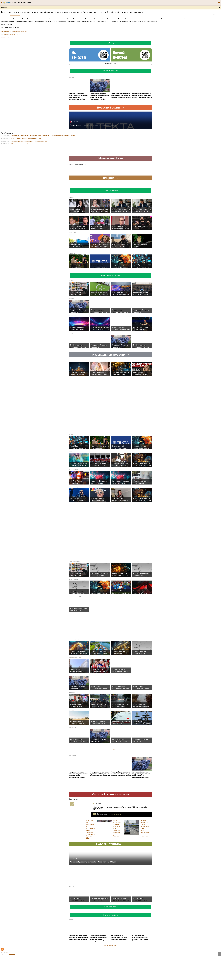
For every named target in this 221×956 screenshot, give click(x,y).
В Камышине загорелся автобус (20, 144)
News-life (71, 281)
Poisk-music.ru (73, 361)
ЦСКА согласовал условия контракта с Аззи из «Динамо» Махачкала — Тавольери (117, 828)
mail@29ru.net (12, 954)
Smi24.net (71, 886)
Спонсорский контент (110, 907)
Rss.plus (71, 452)
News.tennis (72, 316)
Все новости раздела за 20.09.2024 (11, 34)
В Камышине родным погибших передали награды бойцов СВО (29, 141)
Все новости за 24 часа (110, 190)
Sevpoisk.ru (72, 710)
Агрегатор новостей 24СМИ (110, 749)
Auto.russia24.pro (74, 469)
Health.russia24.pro (74, 562)
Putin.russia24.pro (74, 487)
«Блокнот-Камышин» (15, 15)
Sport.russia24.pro (74, 579)
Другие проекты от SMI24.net (110, 275)
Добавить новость (6, 37)
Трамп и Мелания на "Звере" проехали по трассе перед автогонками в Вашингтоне (145, 828)
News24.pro (72, 232)
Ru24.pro (71, 919)
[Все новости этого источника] (21, 15)
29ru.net (71, 333)
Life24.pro (71, 197)
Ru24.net (71, 77)
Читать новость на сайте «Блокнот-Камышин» (14, 31)
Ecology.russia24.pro (75, 657)
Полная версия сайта (110, 945)
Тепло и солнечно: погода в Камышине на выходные (26, 138)
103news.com (72, 727)
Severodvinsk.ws (73, 692)
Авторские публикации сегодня (111, 43)
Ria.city (71, 434)
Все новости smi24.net (110, 915)
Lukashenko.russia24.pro (76, 597)
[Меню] (219, 2)
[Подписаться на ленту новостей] (2, 949)
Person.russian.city (74, 640)
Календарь (4, 7)
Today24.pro (72, 215)
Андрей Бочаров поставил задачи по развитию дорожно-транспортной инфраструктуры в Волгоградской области (43, 135)
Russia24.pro (72, 253)
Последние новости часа (111, 70)
